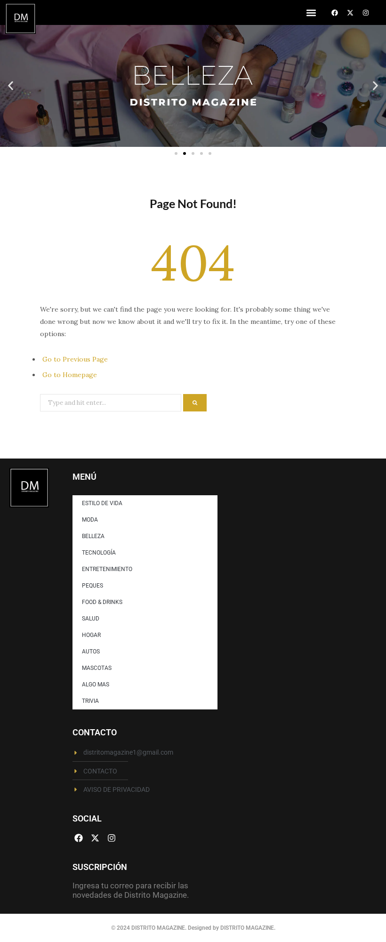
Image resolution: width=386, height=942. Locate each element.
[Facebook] (334, 12)
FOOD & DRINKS (102, 602)
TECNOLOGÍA (99, 552)
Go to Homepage (69, 374)
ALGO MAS (95, 684)
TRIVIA (90, 701)
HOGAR (91, 635)
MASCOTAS (97, 668)
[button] (311, 12)
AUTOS (91, 651)
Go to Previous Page (75, 359)
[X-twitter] (350, 12)
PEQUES (92, 585)
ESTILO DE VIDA (102, 503)
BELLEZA (93, 536)
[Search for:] (111, 402)
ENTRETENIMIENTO (107, 569)
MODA (90, 519)
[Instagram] (365, 12)
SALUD (90, 618)
